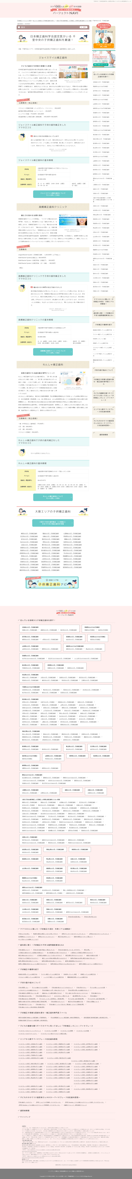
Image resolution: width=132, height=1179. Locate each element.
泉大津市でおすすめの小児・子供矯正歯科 (53, 813)
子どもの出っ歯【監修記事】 (76, 998)
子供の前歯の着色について (43, 996)
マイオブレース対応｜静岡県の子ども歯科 (30, 1069)
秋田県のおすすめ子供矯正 (100, 99)
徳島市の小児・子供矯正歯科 (54, 871)
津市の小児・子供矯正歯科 (29, 793)
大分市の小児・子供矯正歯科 (30, 912)
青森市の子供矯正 (90, 630)
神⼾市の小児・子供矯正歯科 (30, 840)
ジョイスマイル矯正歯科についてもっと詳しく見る (53, 194)
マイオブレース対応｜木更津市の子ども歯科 (31, 1058)
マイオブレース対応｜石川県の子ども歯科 (30, 1066)
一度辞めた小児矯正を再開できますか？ (81, 952)
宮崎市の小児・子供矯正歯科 (54, 912)
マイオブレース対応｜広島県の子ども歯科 (58, 1078)
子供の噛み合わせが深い (25, 996)
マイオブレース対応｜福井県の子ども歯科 (58, 1066)
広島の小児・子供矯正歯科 (100, 232)
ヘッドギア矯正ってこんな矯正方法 (102, 354)
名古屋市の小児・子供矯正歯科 (31, 777)
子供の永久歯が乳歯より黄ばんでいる (44, 950)
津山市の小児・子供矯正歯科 (54, 861)
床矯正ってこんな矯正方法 (100, 343)
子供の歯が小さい (96, 993)
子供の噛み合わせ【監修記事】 (27, 998)
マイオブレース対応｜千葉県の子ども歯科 (30, 1055)
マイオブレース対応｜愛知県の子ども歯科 (86, 1069)
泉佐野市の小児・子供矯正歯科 (50, 561)
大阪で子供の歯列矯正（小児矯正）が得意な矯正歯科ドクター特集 (102, 199)
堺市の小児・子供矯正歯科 (51, 542)
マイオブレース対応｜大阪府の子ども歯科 (30, 1075)
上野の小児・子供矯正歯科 (68, 705)
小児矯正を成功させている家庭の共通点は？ (31, 952)
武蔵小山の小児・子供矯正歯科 (31, 707)
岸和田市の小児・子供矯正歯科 (29, 553)
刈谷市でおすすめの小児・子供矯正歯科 (59, 780)
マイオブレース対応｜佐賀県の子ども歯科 (30, 1089)
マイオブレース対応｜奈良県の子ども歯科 (86, 1075)
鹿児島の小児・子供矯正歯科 (101, 286)
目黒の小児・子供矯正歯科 (50, 707)
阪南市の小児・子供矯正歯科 (72, 564)
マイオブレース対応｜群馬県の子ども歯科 (30, 1052)
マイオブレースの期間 (50, 1031)
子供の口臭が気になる (90, 916)
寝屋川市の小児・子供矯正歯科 (72, 550)
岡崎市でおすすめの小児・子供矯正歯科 (74, 777)
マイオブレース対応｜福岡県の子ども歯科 (86, 1080)
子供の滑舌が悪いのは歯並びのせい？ (78, 990)
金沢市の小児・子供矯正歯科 (98, 749)
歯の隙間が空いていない (79, 996)
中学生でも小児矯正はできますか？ (28, 958)
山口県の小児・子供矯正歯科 (101, 236)
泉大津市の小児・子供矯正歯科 (29, 564)
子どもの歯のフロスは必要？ (40, 987)
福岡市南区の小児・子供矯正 (54, 893)
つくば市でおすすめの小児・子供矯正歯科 (86, 658)
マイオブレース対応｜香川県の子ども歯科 (58, 1086)
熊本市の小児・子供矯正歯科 (98, 902)
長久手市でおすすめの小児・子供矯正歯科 (54, 783)
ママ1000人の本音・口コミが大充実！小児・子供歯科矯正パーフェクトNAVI (64, 1176)
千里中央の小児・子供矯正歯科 (72, 544)
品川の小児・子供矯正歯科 (86, 705)
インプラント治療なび (54, 1171)
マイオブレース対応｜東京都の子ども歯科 (83, 1061)
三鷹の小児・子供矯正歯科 (49, 721)
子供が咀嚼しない (23, 987)
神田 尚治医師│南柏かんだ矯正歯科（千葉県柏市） (32, 1017)
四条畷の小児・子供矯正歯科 (56, 830)
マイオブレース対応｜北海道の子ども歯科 (30, 1044)
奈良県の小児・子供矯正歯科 (101, 210)
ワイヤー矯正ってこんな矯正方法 (102, 334)
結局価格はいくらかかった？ (26, 936)
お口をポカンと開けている (61, 996)
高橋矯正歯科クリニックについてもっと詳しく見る (53, 352)
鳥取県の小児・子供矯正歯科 (101, 219)
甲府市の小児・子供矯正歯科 (53, 758)
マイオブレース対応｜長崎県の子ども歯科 (58, 1089)
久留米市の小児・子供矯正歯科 (74, 893)
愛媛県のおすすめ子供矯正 (100, 249)
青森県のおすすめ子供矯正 (100, 86)
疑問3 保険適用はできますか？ (74, 961)
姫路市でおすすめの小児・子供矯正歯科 (53, 840)
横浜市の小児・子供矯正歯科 (70, 734)
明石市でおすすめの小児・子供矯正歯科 (33, 842)
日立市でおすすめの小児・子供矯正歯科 (59, 658)
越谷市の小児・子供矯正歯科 (50, 680)
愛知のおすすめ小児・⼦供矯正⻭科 (102, 179)
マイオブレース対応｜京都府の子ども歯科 (86, 1072)
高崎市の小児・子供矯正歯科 (75, 668)
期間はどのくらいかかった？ (46, 936)
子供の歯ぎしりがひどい (25, 1102)
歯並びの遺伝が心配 (92, 955)
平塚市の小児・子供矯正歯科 (72, 737)
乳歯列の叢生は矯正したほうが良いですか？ (45, 934)
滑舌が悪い (87, 950)
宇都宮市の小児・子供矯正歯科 (31, 668)
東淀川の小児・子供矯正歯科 (50, 539)
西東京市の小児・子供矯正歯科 (69, 724)
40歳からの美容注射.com (77, 1171)
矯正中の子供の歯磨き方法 (75, 1001)
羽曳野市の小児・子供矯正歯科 (50, 567)
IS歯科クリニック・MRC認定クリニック (75, 1105)
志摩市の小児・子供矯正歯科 (49, 793)
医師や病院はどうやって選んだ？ (83, 936)
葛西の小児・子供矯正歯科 (29, 719)
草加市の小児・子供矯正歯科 (30, 680)
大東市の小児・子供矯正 (49, 822)
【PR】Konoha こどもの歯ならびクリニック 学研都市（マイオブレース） (39, 1105)
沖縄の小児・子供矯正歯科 (100, 291)
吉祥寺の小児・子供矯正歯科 (30, 721)
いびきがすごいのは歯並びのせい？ (28, 990)
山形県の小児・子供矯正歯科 (101, 104)
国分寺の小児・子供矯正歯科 (49, 724)
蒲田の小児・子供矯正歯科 (69, 707)
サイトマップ (25, 1117)
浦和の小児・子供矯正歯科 (29, 677)
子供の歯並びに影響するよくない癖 (28, 993)
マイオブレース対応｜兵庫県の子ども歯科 (58, 1075)
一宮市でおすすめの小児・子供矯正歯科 (33, 780)
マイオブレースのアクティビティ (27, 1033)
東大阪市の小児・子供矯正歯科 (50, 550)
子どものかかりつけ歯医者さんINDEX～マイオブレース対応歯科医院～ (104, 423)
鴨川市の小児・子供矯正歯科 (51, 689)
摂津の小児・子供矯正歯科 (29, 556)
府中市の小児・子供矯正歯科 (68, 721)
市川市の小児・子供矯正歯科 (91, 689)
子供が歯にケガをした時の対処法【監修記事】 (31, 1007)
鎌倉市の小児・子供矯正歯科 (92, 737)
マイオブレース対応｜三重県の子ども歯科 (30, 1072)
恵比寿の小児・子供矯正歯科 (91, 710)
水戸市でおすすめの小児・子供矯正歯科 (33, 658)
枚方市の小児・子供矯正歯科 (50, 547)
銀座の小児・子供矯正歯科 (85, 702)
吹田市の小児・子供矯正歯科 (72, 542)
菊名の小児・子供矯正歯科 (50, 734)
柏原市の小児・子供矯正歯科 (50, 564)
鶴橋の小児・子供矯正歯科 (72, 539)
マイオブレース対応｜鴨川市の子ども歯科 (59, 1058)
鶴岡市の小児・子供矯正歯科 (50, 649)
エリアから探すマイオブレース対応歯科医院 (104, 410)
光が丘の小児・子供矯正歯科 (67, 716)
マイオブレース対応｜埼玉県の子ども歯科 (58, 1052)
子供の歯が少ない (41, 1004)
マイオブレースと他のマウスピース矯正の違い (54, 1033)
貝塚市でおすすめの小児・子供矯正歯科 (33, 816)
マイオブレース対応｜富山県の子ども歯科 (87, 1063)
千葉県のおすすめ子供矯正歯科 (102, 130)
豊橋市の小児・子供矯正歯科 (51, 777)
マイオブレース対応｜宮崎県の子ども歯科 (30, 1092)
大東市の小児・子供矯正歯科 (29, 559)
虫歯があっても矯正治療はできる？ (52, 993)
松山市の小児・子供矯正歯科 (30, 880)
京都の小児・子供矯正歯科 (100, 193)
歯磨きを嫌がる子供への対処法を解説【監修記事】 (32, 1001)
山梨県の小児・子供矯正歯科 (101, 161)
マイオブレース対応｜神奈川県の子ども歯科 (31, 1063)
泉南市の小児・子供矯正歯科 (72, 561)
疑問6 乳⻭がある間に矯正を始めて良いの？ (82, 958)
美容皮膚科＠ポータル (65, 1171)
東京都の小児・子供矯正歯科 (101, 134)
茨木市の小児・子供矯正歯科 (72, 547)
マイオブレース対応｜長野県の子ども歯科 (86, 1066)
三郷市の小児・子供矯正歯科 (89, 680)
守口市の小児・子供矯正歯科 (72, 553)
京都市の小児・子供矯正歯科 (96, 793)
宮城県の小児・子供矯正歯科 (101, 95)
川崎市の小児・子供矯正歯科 (89, 734)
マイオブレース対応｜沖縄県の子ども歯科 (58, 1092)
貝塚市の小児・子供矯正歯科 (29, 561)
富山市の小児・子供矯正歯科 (74, 749)
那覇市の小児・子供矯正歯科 (56, 921)
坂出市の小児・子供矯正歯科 (78, 871)
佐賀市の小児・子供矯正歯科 (30, 902)
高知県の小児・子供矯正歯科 (101, 254)
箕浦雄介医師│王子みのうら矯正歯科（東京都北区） (33, 1020)
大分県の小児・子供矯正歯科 (101, 278)
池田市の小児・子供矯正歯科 (50, 553)
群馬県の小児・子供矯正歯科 (101, 121)
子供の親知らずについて (58, 1001)
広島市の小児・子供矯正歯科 (78, 861)
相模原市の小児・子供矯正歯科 (31, 737)
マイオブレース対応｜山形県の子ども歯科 (86, 1047)
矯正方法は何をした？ (64, 936)
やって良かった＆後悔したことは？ (28, 939)
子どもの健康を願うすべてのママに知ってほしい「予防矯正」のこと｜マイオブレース (104, 396)
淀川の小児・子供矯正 (28, 805)
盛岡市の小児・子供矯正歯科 (30, 639)
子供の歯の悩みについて (103, 370)
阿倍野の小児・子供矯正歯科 (72, 536)
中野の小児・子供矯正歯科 (29, 713)
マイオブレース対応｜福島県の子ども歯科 (30, 1049)
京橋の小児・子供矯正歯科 (51, 536)
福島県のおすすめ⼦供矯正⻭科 (102, 108)
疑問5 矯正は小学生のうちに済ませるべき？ (63, 964)
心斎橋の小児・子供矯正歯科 (72, 533)
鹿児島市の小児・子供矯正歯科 (31, 921)
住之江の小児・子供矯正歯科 (29, 542)
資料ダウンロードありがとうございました (74, 934)
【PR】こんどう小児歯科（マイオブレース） (48, 1102)
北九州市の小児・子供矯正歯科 (51, 890)
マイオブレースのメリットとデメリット (29, 1031)
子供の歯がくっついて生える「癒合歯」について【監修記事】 (66, 1004)
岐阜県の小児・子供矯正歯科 (101, 169)
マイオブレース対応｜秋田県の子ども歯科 (58, 1047)
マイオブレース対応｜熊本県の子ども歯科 (86, 1089)
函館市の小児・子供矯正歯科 (49, 630)
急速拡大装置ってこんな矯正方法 (102, 330)
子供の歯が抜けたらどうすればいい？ (62, 987)
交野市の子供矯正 (73, 830)
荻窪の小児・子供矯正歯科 (48, 713)
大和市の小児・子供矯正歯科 (71, 739)
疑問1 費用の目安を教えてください (28, 961)
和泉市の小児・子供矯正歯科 (72, 559)
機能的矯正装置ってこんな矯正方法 (102, 361)
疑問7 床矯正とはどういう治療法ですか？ (91, 964)
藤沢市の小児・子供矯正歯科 (30, 739)
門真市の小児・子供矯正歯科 (77, 825)
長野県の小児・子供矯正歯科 (101, 165)
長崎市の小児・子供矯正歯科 (54, 902)
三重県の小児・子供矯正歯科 (101, 184)
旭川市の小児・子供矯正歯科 (68, 630)
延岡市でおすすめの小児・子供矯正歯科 (77, 912)
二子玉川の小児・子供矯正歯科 (52, 710)
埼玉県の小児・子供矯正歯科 (101, 126)
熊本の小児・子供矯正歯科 (100, 273)
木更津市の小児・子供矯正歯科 (31, 689)
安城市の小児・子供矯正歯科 (30, 783)
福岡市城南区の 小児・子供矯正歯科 (32, 893)
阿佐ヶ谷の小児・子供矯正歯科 (68, 713)
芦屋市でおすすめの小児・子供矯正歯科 (79, 842)
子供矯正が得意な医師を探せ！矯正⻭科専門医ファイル (104, 381)
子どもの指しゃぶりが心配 (97, 987)
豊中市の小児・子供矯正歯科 (50, 544)
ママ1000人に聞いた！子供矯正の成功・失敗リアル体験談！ (104, 301)
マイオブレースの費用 (66, 1031)
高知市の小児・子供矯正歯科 (54, 880)
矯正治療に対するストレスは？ (74, 955)
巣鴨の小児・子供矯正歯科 (29, 716)
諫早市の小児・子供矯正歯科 (74, 902)
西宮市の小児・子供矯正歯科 (56, 842)
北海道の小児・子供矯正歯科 (101, 82)
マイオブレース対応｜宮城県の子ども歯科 (30, 1047)
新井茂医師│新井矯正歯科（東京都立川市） (96, 1017)
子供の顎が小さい (81, 987)
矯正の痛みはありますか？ (25, 955)
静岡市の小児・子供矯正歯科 (50, 768)
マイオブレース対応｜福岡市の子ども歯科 (86, 1083)
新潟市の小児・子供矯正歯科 (50, 749)
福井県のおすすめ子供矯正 (100, 156)
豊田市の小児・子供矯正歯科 (82, 780)
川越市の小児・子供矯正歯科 (67, 677)
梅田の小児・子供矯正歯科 (29, 533)
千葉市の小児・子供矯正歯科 (71, 689)
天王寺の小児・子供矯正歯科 (29, 536)
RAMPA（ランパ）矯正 (99, 339)
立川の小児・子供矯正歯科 (86, 719)
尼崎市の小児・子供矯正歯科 (76, 840)
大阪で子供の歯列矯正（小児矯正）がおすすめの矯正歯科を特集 (53, 523)
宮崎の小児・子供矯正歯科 (100, 282)
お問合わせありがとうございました (99, 934)
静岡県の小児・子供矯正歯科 (101, 174)
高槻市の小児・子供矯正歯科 (29, 547)
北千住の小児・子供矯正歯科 (87, 716)
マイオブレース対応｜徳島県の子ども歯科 (30, 1086)
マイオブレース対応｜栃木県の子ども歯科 (86, 1049)
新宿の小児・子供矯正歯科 (49, 705)
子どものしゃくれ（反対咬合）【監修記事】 (52, 998)
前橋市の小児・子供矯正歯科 (56, 668)
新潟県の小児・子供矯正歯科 (101, 143)
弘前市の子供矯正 (103, 630)
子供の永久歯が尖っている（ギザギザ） (69, 950)
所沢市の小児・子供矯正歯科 (87, 677)
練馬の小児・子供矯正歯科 (48, 716)
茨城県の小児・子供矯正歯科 (101, 112)
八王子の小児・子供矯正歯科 (67, 719)
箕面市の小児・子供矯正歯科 (29, 550)
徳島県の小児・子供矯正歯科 (101, 241)
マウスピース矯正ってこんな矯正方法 (102, 348)
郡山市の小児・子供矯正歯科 (94, 649)
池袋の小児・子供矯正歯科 (87, 713)
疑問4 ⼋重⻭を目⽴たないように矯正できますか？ (32, 964)
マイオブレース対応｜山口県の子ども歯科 (86, 1078)
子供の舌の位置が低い (74, 916)
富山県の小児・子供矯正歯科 (101, 147)
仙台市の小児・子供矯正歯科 (74, 639)
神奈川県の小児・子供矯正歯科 (102, 139)
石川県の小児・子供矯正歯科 (101, 152)
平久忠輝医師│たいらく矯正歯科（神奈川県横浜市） (65, 1017)
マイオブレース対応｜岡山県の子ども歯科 (30, 1078)
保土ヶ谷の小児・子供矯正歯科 (31, 734)
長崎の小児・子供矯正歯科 (100, 269)
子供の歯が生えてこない (25, 1004)
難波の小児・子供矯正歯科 (51, 533)
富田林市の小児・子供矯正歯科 (72, 567)
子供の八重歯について (92, 1001)
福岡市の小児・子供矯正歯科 (30, 890)
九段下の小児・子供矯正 (48, 702)
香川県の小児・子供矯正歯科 (101, 245)
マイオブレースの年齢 (82, 1031)
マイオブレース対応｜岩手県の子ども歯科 (86, 1044)
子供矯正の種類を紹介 (103, 325)
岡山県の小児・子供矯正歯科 (101, 228)
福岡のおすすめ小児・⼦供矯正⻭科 (102, 259)
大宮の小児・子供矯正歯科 (48, 677)
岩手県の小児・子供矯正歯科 (101, 91)
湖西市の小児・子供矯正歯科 (30, 768)
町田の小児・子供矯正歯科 (29, 724)
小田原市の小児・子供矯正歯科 (51, 739)
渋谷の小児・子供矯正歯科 (71, 710)
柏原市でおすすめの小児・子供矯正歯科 (33, 825)
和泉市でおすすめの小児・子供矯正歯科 (70, 822)
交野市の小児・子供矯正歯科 (50, 556)
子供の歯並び (93, 996)
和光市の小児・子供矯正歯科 (70, 680)
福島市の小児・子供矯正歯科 (74, 649)
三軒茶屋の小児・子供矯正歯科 (31, 710)
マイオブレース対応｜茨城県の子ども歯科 (58, 1049)
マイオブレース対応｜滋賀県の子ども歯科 (58, 1072)
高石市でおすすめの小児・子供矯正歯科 (33, 827)
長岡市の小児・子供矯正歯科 (30, 749)
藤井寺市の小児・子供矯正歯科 (29, 570)
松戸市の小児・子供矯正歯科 (30, 692)
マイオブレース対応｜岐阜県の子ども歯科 (58, 1069)
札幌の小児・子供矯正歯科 (29, 630)
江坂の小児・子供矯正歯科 (29, 544)
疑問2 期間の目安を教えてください (52, 961)
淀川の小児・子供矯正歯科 (29, 539)
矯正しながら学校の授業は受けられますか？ (54, 958)
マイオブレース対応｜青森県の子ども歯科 (58, 1044)
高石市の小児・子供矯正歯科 (29, 567)
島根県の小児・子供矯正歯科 (101, 223)
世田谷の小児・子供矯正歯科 (88, 707)
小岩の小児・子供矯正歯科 (48, 719)
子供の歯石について (24, 950)
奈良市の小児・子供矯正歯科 (30, 852)
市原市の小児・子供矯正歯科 (68, 692)
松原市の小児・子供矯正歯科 (50, 570)
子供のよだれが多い (24, 934)
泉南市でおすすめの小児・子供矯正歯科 (33, 830)
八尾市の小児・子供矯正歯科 (50, 559)
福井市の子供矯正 (27, 758)
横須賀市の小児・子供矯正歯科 (52, 737)
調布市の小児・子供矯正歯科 (88, 721)
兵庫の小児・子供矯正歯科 (100, 206)
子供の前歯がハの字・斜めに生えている (53, 990)
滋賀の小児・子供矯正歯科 (100, 189)
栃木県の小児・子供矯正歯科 (101, 117)
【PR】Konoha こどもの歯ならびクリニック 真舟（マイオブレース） (84, 1102)
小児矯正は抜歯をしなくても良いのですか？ (49, 955)
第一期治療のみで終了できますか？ (57, 952)
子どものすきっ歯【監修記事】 (96, 998)
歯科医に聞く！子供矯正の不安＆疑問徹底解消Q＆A (104, 314)
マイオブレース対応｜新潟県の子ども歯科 (59, 1063)
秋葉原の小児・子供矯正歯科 (66, 702)
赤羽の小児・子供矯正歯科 (29, 702)
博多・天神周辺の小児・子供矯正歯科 (73, 890)
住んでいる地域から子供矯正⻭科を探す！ (104, 75)
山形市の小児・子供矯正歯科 (30, 649)
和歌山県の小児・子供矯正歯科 (102, 214)
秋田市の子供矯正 (95, 639)
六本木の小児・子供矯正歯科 (30, 705)
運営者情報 (103, 435)
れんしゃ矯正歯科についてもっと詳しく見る (53, 497)
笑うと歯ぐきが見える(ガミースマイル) (76, 993)
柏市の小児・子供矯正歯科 (49, 692)
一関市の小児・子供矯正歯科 (50, 639)
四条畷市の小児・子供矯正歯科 (72, 556)
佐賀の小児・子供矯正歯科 (100, 264)
